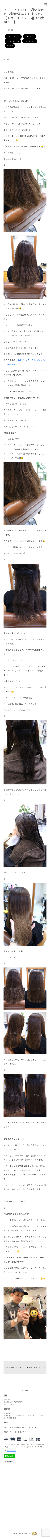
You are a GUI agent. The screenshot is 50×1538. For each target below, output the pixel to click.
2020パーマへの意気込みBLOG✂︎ (16, 1367)
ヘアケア (10, 45)
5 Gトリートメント (13, 36)
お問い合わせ (8, 1461)
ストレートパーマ (13, 41)
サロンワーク (29, 36)
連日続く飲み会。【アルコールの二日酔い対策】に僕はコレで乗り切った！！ (36, 1367)
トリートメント (29, 41)
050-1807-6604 (11, 1451)
